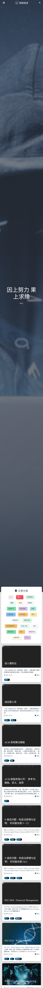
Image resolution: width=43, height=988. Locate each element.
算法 (38, 675)
